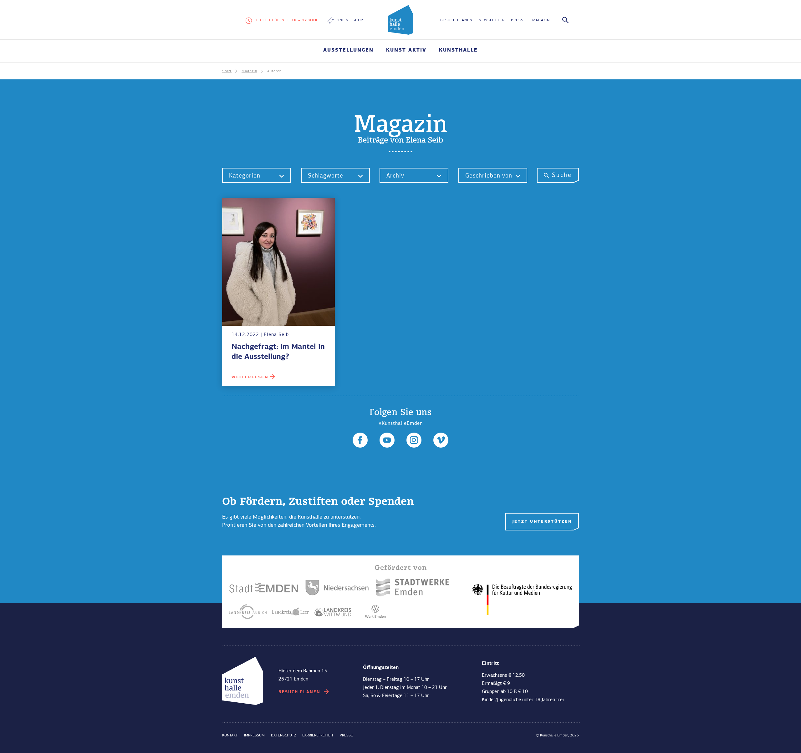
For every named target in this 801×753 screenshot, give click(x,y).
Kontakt (230, 735)
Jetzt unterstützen (542, 522)
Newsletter (492, 20)
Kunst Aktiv (406, 50)
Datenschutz (283, 735)
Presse (518, 20)
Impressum (254, 735)
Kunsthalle (458, 50)
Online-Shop (350, 20)
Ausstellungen (348, 50)
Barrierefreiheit (318, 735)
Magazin (541, 20)
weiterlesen (250, 377)
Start (227, 71)
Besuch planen (456, 20)
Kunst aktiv (296, 623)
